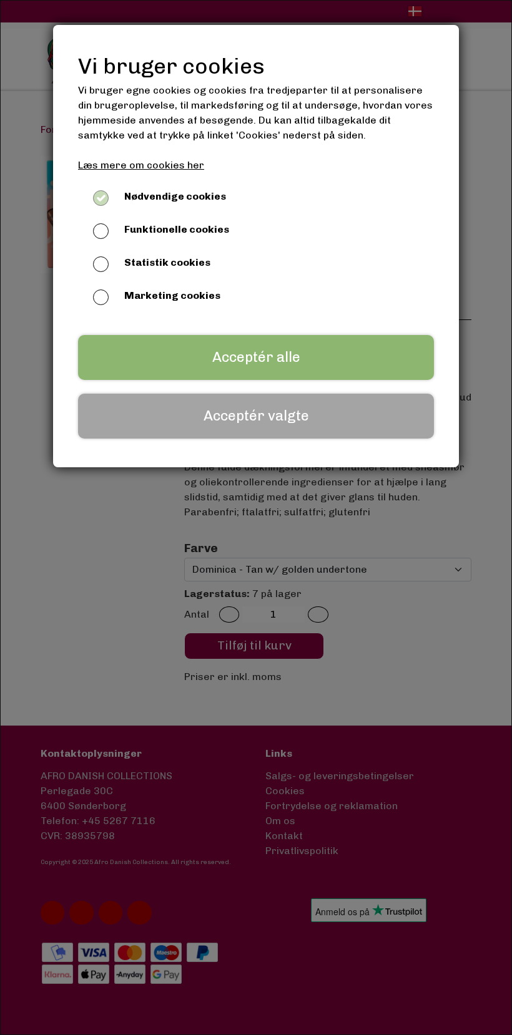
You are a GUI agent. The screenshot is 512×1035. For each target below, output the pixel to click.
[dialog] (256, 517)
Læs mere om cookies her (141, 165)
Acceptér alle (256, 357)
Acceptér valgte (256, 415)
